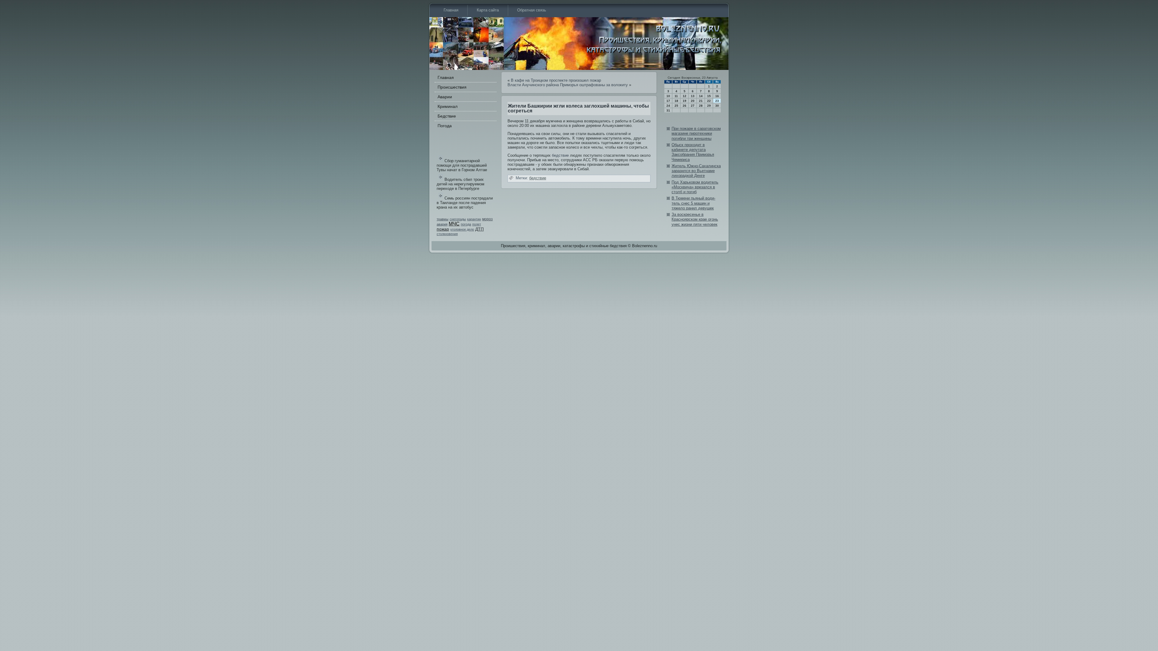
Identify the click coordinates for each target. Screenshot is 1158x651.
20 (692, 100)
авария (442, 224)
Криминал (447, 106)
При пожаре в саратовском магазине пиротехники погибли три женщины (696, 133)
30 (717, 105)
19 (684, 100)
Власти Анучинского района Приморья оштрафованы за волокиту (568, 85)
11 (676, 96)
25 (676, 105)
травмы (442, 219)
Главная (451, 10)
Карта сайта (488, 10)
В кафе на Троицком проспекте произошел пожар (556, 80)
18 (676, 100)
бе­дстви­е (560, 155)
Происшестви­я (452, 87)
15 (709, 96)
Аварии (445, 96)
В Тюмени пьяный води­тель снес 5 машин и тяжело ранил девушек (693, 203)
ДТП (479, 229)
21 (701, 100)
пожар (443, 229)
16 (717, 96)
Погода (445, 125)
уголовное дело (462, 229)
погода (466, 224)
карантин (474, 219)
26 (684, 105)
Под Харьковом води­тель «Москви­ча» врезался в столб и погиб (695, 187)
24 (668, 105)
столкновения (447, 234)
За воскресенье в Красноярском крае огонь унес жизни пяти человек (695, 219)
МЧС (454, 223)
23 (717, 100)
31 (668, 110)
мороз (487, 219)
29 (709, 105)
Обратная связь (531, 10)
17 (668, 100)
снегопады (458, 219)
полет (476, 224)
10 (668, 96)
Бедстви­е (447, 116)
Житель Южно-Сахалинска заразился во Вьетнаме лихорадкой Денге (696, 171)
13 (692, 96)
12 (684, 96)
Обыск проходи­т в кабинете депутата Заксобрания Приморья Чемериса (693, 152)
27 (692, 105)
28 (701, 105)
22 (709, 100)
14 (701, 96)
